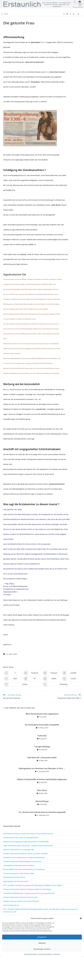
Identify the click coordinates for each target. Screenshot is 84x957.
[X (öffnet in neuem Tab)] (64, 14)
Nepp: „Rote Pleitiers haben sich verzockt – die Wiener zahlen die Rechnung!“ (28, 846)
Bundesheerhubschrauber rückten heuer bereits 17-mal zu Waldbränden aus (28, 834)
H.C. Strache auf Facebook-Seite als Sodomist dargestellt (42, 812)
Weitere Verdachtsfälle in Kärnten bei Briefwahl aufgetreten (42, 779)
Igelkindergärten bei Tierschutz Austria (15, 881)
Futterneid (42, 735)
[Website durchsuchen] (78, 14)
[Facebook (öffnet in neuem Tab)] (67, 14)
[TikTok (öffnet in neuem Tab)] (73, 14)
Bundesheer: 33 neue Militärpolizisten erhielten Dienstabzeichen (24, 857)
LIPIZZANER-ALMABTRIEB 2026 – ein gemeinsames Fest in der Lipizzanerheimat (28, 893)
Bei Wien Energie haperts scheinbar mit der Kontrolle (20, 897)
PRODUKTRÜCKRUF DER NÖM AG (14, 877)
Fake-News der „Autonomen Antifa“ (42, 757)
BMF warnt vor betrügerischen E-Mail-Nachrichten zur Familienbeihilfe (26, 842)
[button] (81, 918)
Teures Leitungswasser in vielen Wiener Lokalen (18, 873)
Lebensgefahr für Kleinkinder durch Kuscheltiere (18, 865)
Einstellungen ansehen (42, 949)
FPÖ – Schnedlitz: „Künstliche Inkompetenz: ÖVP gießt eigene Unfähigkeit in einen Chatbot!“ (33, 885)
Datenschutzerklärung (31, 954)
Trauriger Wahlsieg (42, 746)
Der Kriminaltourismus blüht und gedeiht (42, 725)
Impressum (56, 954)
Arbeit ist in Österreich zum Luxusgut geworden (18, 849)
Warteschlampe (42, 801)
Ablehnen (42, 943)
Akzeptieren (42, 937)
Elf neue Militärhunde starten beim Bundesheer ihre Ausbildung (24, 869)
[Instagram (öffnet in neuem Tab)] (70, 14)
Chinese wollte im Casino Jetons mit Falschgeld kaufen (20, 838)
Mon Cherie (42, 790)
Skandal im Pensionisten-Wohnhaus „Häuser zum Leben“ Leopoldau (25, 853)
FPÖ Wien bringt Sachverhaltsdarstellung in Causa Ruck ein (22, 861)
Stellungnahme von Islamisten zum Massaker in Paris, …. (42, 768)
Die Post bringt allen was (11, 905)
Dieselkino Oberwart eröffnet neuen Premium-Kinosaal (21, 901)
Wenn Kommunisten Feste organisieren (42, 714)
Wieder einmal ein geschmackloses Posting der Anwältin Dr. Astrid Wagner (27, 889)
